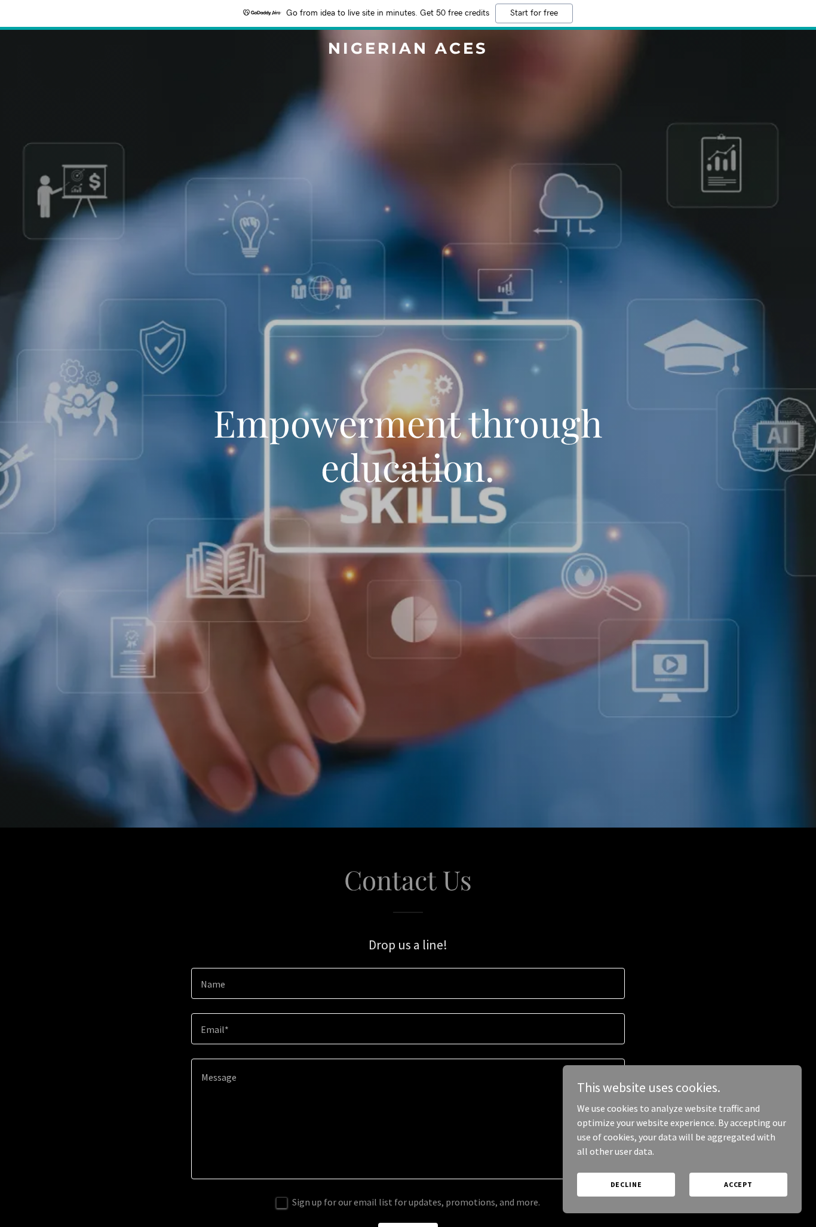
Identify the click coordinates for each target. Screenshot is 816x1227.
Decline (626, 1184)
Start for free (534, 13)
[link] (407, 50)
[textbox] (407, 983)
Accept (738, 1184)
